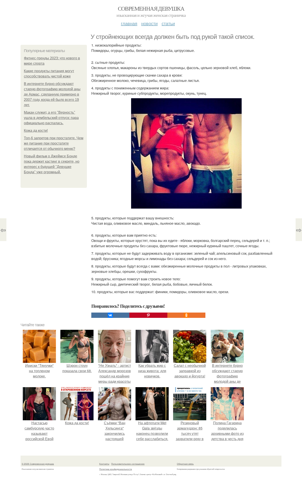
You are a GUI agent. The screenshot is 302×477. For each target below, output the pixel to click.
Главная (129, 23)
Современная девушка (151, 8)
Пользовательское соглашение (128, 463)
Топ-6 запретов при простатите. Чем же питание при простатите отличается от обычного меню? (53, 143)
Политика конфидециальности (115, 469)
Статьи (168, 23)
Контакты (104, 463)
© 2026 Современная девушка (38, 463)
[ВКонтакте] (110, 315)
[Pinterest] (148, 315)
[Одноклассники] (186, 315)
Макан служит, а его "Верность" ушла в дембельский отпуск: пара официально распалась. (51, 118)
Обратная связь (185, 463)
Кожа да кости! (36, 130)
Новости (149, 23)
